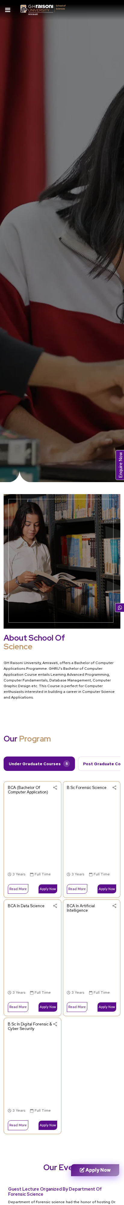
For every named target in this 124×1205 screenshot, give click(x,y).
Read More (18, 889)
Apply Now (48, 889)
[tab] (39, 764)
